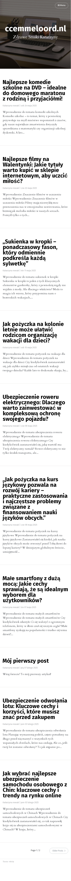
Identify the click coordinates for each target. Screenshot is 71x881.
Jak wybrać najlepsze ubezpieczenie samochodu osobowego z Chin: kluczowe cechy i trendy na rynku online (35, 785)
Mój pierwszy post (26, 661)
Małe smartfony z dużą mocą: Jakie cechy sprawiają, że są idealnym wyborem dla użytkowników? (35, 589)
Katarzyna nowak (11, 106)
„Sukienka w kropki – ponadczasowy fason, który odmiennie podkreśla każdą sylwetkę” (30, 253)
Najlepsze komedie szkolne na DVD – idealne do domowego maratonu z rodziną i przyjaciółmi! (34, 91)
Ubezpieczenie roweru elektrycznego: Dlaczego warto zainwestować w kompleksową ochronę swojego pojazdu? (34, 408)
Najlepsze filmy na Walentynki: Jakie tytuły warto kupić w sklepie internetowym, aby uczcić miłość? (35, 170)
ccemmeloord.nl (35, 29)
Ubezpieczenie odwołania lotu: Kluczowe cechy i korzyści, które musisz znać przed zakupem (35, 709)
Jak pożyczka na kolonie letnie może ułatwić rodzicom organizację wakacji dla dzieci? (33, 333)
